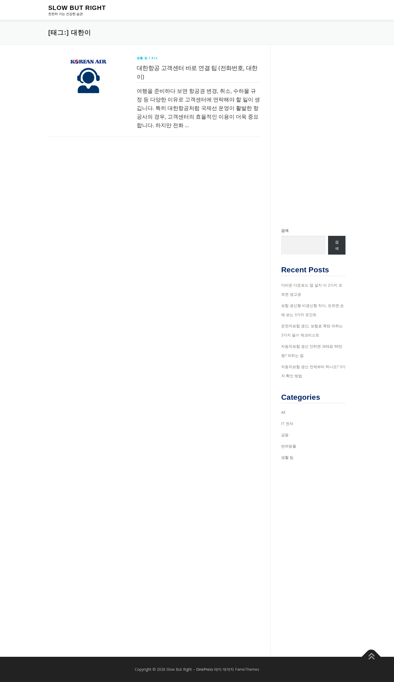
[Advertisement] (313, 136)
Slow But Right (77, 7)
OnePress (204, 669)
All (154, 58)
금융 (285, 434)
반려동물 (288, 446)
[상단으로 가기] (371, 656)
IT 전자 (287, 423)
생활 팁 (142, 58)
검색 (285, 230)
